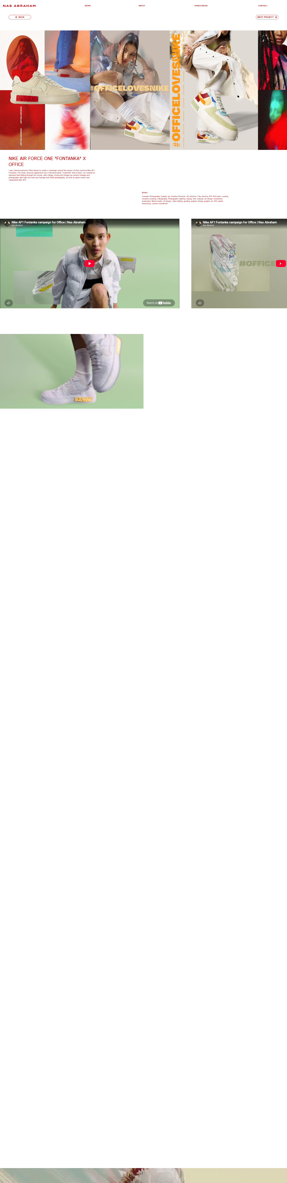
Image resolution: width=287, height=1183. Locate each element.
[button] (88, 6)
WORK (88, 5)
